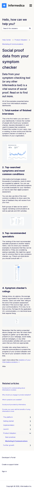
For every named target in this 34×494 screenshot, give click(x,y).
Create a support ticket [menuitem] (10, 464)
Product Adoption (21, 40)
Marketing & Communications (12, 44)
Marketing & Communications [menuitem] (16, 441)
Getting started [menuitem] (8, 421)
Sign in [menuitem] (4, 471)
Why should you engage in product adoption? (16, 395)
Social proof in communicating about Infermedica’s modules (13, 389)
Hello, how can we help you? (14, 22)
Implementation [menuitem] (8, 425)
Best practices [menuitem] (10, 437)
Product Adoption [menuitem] (9, 433)
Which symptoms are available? (12, 399)
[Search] (30, 28)
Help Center (6, 40)
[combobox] (15, 28)
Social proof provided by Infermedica (14, 404)
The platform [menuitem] (8, 417)
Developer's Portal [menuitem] (8, 457)
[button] (30, 417)
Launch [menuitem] (6, 429)
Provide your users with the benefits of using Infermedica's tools (16, 410)
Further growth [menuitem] (8, 445)
